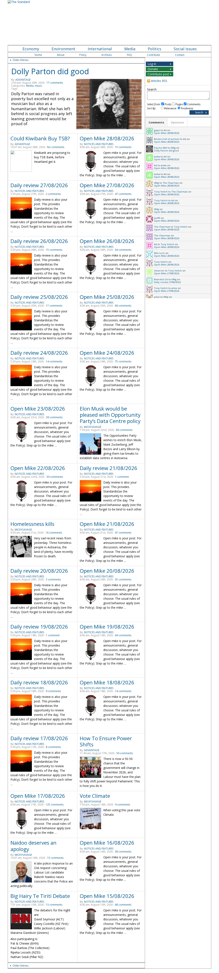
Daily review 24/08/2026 (39, 352)
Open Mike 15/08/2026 (107, 895)
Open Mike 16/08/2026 (107, 842)
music (38, 86)
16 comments (54, 532)
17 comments (54, 83)
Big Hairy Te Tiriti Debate (40, 895)
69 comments (124, 430)
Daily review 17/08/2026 (39, 738)
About (60, 55)
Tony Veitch (161, 191)
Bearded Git (161, 279)
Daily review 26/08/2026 (39, 241)
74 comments (123, 691)
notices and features (99, 144)
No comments (55, 147)
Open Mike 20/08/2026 (107, 570)
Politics (154, 48)
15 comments (123, 147)
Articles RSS (159, 81)
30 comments (54, 477)
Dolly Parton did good (50, 71)
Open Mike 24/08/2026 (107, 352)
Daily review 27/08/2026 (39, 185)
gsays (157, 130)
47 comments (123, 194)
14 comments (54, 361)
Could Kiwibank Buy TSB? (40, 138)
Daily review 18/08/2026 (39, 682)
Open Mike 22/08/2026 (37, 468)
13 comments (54, 904)
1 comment (122, 477)
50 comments (124, 753)
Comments (193, 104)
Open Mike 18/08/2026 (107, 682)
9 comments (53, 691)
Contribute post (158, 74)
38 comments (123, 851)
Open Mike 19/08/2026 (107, 626)
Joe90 (157, 218)
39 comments (54, 417)
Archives (106, 55)
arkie (174, 288)
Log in (152, 64)
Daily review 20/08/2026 (39, 570)
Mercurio (159, 253)
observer (159, 270)
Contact (179, 55)
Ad (165, 130)
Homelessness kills (32, 523)
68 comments (123, 904)
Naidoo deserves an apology (33, 845)
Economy (30, 48)
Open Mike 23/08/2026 (37, 408)
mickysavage (92, 427)
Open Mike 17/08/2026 (37, 795)
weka (157, 156)
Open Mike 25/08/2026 (107, 296)
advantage (23, 80)
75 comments (123, 361)
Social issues (185, 48)
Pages (179, 104)
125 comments (55, 804)
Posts (168, 104)
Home (38, 55)
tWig (173, 147)
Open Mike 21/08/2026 (107, 523)
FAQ (129, 55)
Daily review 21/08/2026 (108, 468)
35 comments (123, 579)
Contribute (153, 55)
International (100, 48)
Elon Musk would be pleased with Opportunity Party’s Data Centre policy (110, 414)
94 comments (123, 635)
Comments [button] (156, 122)
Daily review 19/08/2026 (39, 626)
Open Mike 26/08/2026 (107, 241)
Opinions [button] (177, 122)
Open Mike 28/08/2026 (107, 138)
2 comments (53, 194)
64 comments (123, 250)
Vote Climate (95, 795)
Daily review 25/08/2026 (39, 296)
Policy (82, 55)
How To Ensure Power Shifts (106, 741)
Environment (63, 48)
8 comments (53, 747)
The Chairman (171, 182)
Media (129, 48)
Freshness (187, 108)
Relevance (170, 108)
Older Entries (21, 60)
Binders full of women (166, 139)
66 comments (123, 305)
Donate (153, 69)
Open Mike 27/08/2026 (107, 185)
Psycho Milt (160, 147)
